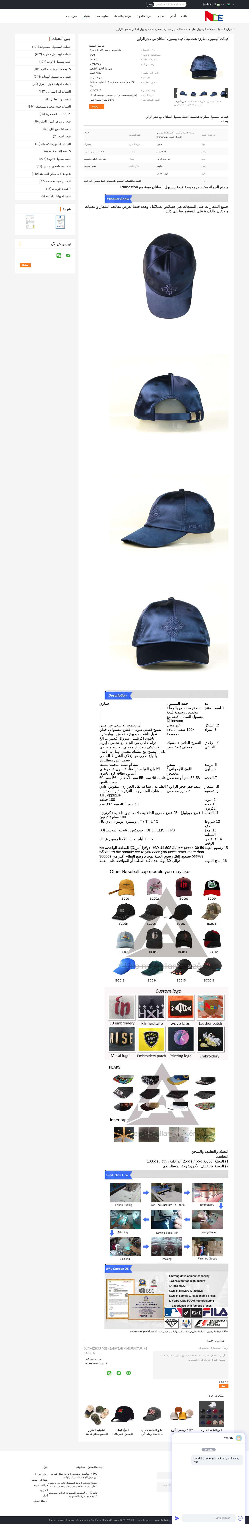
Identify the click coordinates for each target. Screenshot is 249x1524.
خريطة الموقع (40, 1500)
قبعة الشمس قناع (60, 129)
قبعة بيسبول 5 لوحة (59, 61)
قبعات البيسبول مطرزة (201, 29)
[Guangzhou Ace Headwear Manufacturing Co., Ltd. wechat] (61, 255)
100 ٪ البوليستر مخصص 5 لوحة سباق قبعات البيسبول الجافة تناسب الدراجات (74, 1475)
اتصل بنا (161, 16)
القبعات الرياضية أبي (58, 91)
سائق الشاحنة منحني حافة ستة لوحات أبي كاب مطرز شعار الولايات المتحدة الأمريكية (152, 1432)
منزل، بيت (71, 16)
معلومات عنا (102, 16)
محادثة (95, 106)
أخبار (173, 16)
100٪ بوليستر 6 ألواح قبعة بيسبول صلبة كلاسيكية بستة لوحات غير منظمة (182, 1432)
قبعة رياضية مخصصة (58, 181)
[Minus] (177, 1438)
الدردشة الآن (210, 4)
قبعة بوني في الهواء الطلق (55, 121)
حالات (184, 16)
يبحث (150, 4)
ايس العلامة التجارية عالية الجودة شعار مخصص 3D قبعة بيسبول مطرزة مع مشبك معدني (211, 1432)
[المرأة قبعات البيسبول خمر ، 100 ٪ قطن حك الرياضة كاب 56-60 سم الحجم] (122, 1414)
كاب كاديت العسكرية (58, 114)
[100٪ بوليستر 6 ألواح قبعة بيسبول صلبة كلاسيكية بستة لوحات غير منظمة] (182, 1414)
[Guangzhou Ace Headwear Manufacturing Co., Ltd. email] (70, 255)
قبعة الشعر (64, 136)
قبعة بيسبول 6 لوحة (59, 159)
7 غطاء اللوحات (61, 188)
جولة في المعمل (122, 16)
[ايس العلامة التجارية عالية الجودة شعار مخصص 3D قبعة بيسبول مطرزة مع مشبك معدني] (211, 1414)
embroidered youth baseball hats (146, 1331)
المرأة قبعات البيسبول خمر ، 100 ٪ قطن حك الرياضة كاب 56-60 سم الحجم (122, 1432)
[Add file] (240, 1518)
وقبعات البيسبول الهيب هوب (177, 1331)
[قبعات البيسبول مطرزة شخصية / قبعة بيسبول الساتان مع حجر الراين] (202, 66)
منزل (229, 29)
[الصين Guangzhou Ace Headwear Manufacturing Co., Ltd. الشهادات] (30, 222)
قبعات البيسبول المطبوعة (55, 46)
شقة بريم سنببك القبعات (56, 76)
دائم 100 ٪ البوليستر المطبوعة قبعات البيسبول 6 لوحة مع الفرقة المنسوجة (73, 1494)
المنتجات (220, 29)
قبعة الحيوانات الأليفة (58, 196)
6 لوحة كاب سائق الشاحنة (55, 174)
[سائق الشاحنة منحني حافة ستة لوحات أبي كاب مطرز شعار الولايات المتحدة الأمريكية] (152, 1414)
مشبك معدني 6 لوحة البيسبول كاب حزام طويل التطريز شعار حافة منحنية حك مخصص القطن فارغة (72, 1485)
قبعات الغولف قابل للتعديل (55, 84)
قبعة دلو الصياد (62, 99)
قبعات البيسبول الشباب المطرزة (206, 1331)
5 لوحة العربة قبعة (59, 151)
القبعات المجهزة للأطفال (56, 144)
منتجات (86, 16)
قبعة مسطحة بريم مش (57, 166)
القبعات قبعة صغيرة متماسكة (53, 106)
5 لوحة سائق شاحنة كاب (56, 69)
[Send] (177, 1518)
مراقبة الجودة (144, 16)
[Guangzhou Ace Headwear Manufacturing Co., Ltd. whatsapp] (118, 1373)
